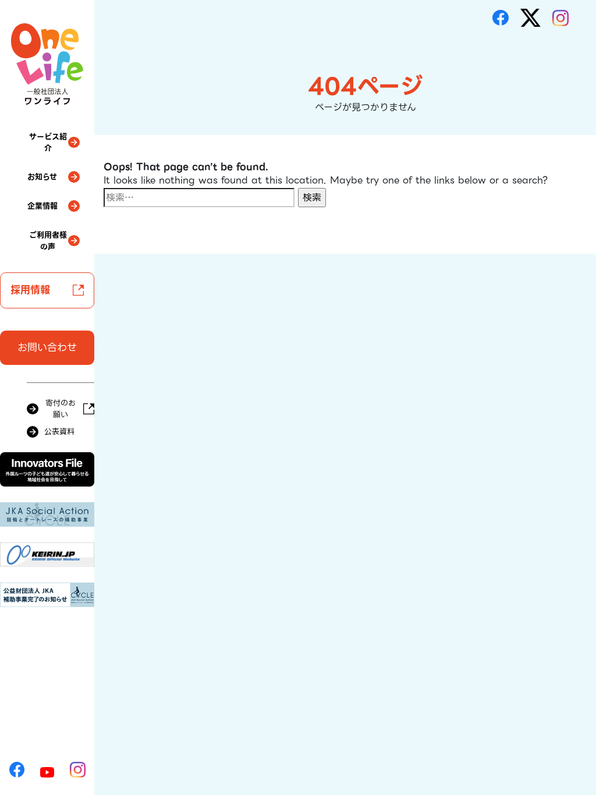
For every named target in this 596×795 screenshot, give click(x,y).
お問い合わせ (47, 347)
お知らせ (42, 177)
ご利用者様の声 (48, 241)
